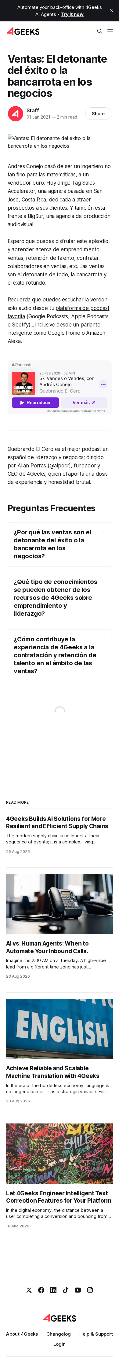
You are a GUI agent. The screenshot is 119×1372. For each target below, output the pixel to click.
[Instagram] (90, 1290)
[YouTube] (78, 1290)
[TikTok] (66, 1290)
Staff (33, 110)
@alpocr (59, 466)
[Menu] (110, 31)
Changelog (58, 1334)
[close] (112, 11)
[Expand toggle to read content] (104, 532)
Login (59, 1344)
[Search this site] (100, 31)
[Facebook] (41, 1290)
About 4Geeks (22, 1334)
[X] (29, 1290)
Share (98, 113)
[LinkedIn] (53, 1290)
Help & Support (96, 1334)
